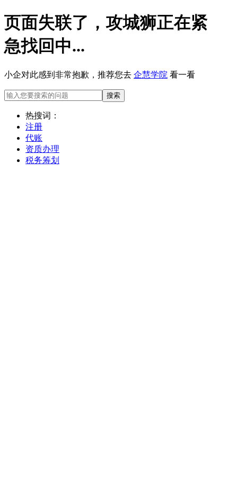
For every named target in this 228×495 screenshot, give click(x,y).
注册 (33, 126)
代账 (33, 137)
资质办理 (42, 148)
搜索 (113, 95)
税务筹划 (42, 160)
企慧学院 (151, 74)
